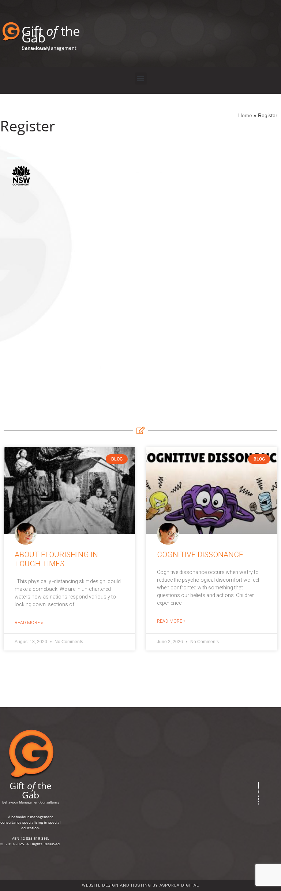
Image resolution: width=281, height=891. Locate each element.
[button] (141, 78)
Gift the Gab (51, 34)
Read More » (29, 622)
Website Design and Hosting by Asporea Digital (140, 885)
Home (245, 115)
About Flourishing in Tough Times (56, 559)
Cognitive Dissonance (200, 554)
